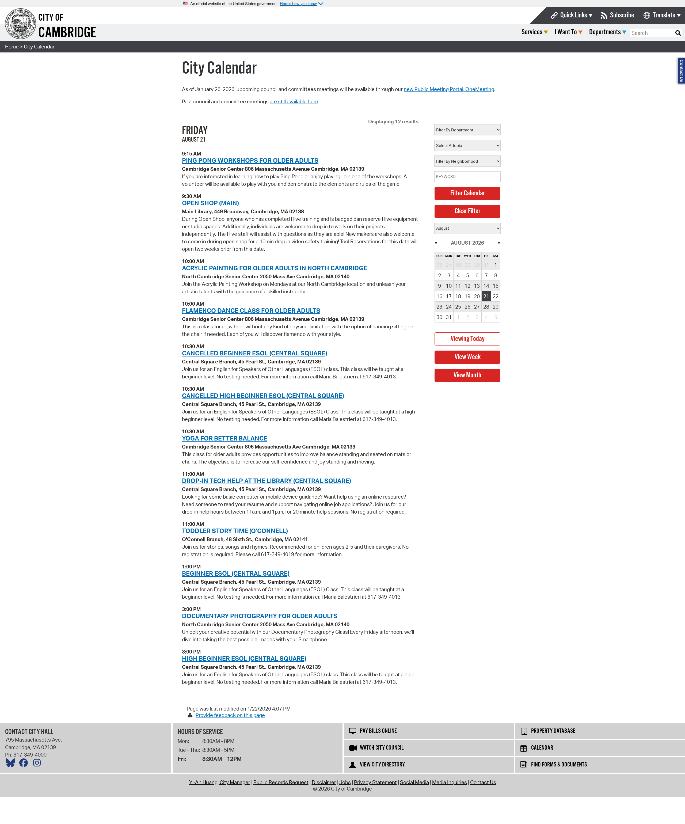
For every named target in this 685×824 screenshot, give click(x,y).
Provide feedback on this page (230, 715)
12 (467, 286)
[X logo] (11, 764)
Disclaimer (324, 782)
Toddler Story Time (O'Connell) (235, 531)
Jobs (345, 782)
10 (449, 286)
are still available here (294, 101)
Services (532, 32)
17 (449, 296)
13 (477, 286)
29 (495, 306)
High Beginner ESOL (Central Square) (244, 658)
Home (12, 46)
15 (495, 286)
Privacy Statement (375, 782)
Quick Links (573, 15)
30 (439, 317)
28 (486, 306)
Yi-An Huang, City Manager (219, 782)
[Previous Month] (436, 242)
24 (449, 306)
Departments (605, 32)
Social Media (414, 782)
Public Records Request (281, 782)
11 (458, 286)
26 (467, 306)
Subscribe (622, 15)
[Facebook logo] (25, 764)
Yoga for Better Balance (224, 438)
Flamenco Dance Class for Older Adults (251, 310)
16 (439, 296)
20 (477, 296)
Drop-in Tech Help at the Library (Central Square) (266, 481)
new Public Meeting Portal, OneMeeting (449, 89)
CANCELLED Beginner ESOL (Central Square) (254, 353)
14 (486, 286)
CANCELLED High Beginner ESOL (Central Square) (263, 396)
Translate (664, 15)
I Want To (566, 32)
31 (449, 317)
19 (467, 296)
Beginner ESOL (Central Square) (236, 573)
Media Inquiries (449, 782)
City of (50, 18)
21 (486, 296)
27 (477, 306)
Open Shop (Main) (210, 203)
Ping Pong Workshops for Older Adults (250, 160)
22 (495, 296)
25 (458, 306)
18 (458, 296)
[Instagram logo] (38, 764)
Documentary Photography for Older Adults (259, 616)
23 (439, 306)
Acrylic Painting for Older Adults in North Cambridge (274, 268)
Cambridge (67, 33)
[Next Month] (499, 242)
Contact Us (483, 782)
